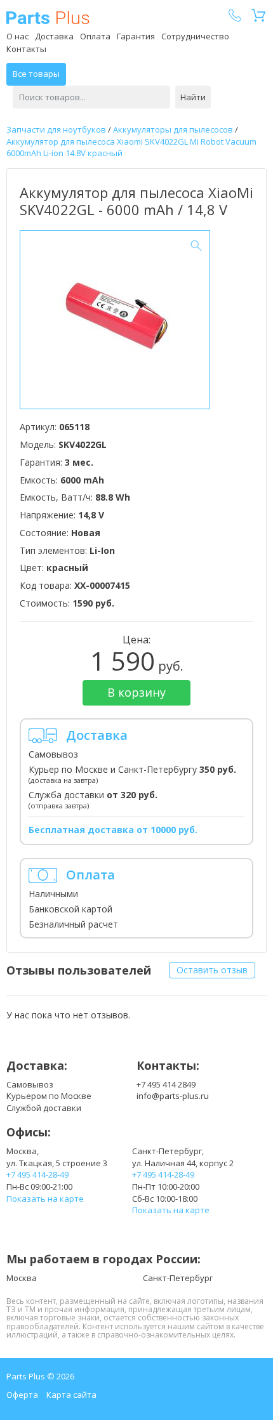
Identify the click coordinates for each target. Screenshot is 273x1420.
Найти (193, 97)
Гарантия (136, 36)
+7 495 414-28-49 (37, 1174)
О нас (17, 36)
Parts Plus (48, 17)
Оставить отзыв (212, 970)
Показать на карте (45, 1198)
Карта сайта (71, 1394)
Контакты (26, 49)
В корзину (136, 692)
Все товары (36, 73)
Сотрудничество (195, 36)
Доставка (54, 36)
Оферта (22, 1394)
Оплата (95, 36)
